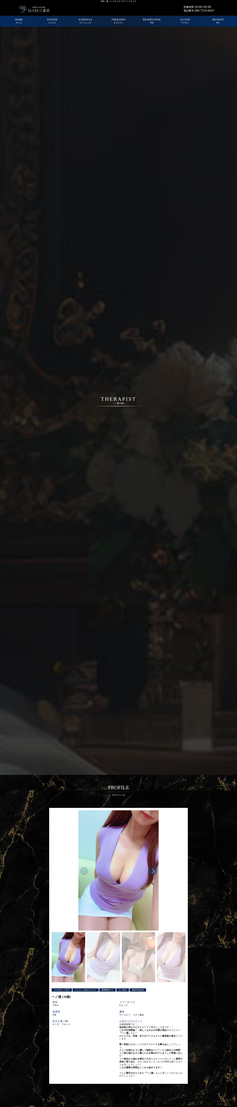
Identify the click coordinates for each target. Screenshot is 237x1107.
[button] (153, 871)
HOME (19, 21)
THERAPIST (118, 21)
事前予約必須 (138, 990)
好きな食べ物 (60, 1021)
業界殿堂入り (107, 990)
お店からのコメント (131, 1021)
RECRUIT (218, 21)
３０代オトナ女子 (61, 990)
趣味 (121, 1011)
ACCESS (185, 21)
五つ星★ (123, 990)
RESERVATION (152, 21)
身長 (55, 1002)
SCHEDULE (85, 21)
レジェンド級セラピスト (85, 990)
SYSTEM (52, 21)
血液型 (56, 1011)
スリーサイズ (127, 1002)
